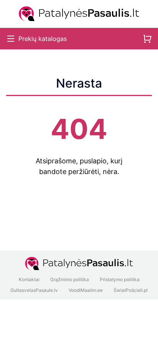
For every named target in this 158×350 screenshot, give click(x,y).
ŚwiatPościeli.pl (131, 290)
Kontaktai (29, 279)
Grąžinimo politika (69, 279)
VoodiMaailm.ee (86, 290)
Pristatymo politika (120, 279)
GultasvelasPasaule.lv (34, 290)
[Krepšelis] (147, 38)
